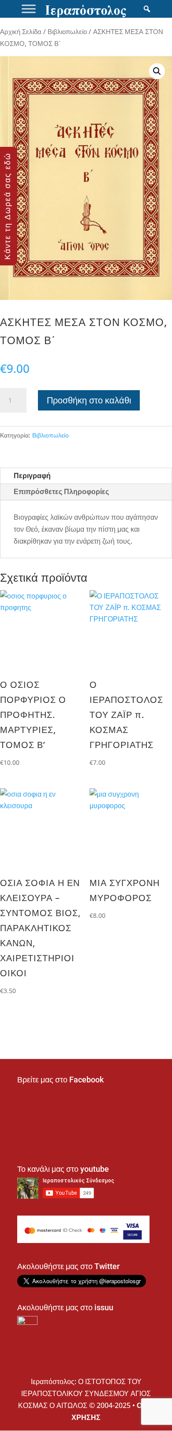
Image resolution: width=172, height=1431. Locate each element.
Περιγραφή (32, 475)
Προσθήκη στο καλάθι (89, 400)
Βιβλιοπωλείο (67, 31)
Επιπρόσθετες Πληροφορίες (61, 491)
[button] (157, 71)
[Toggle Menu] (29, 8)
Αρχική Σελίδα (20, 31)
